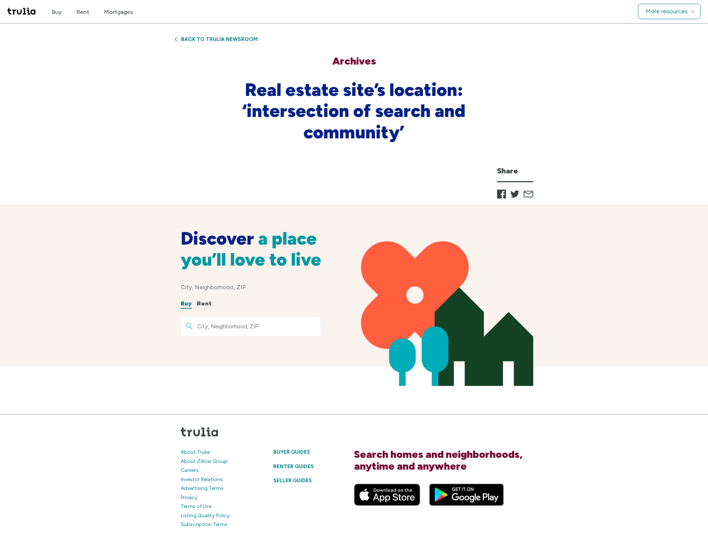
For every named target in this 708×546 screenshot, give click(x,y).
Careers (190, 470)
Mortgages (118, 11)
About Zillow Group (204, 461)
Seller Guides (292, 480)
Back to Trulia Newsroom (219, 39)
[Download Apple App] (387, 495)
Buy (57, 11)
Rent (82, 11)
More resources (667, 11)
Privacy (189, 497)
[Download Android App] (466, 495)
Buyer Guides (291, 452)
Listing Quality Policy (205, 515)
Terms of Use (196, 506)
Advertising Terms (202, 488)
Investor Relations (202, 479)
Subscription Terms (204, 524)
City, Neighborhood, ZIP (213, 287)
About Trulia (195, 452)
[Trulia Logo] (21, 11)
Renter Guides (293, 466)
